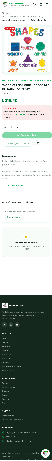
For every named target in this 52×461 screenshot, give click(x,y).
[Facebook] (4, 324)
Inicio (4, 338)
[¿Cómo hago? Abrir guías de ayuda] (34, 4)
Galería (5, 391)
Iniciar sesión (13, 217)
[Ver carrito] (40, 4)
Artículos (6, 346)
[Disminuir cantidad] (5, 127)
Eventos (5, 350)
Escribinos (20, 114)
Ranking (5, 399)
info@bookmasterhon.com (18, 441)
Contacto (6, 358)
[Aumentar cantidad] (17, 127)
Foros (4, 395)
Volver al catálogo (14, 185)
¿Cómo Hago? (8, 370)
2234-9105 (10, 436)
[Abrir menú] (47, 4)
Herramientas (8, 387)
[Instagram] (11, 324)
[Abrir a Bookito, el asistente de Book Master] (45, 453)
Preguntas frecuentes (12, 366)
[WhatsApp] (17, 324)
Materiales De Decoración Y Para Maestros (21, 16)
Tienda (5, 13)
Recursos (6, 383)
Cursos (5, 403)
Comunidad (7, 354)
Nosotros (6, 362)
